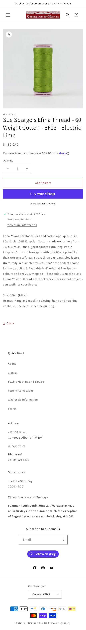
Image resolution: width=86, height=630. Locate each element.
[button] (8, 15)
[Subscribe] (63, 539)
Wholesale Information (23, 399)
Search (12, 408)
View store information (22, 225)
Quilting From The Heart (36, 622)
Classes (13, 372)
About (12, 363)
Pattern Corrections (20, 390)
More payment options (43, 203)
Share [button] (10, 323)
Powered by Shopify (60, 622)
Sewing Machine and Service (26, 381)
